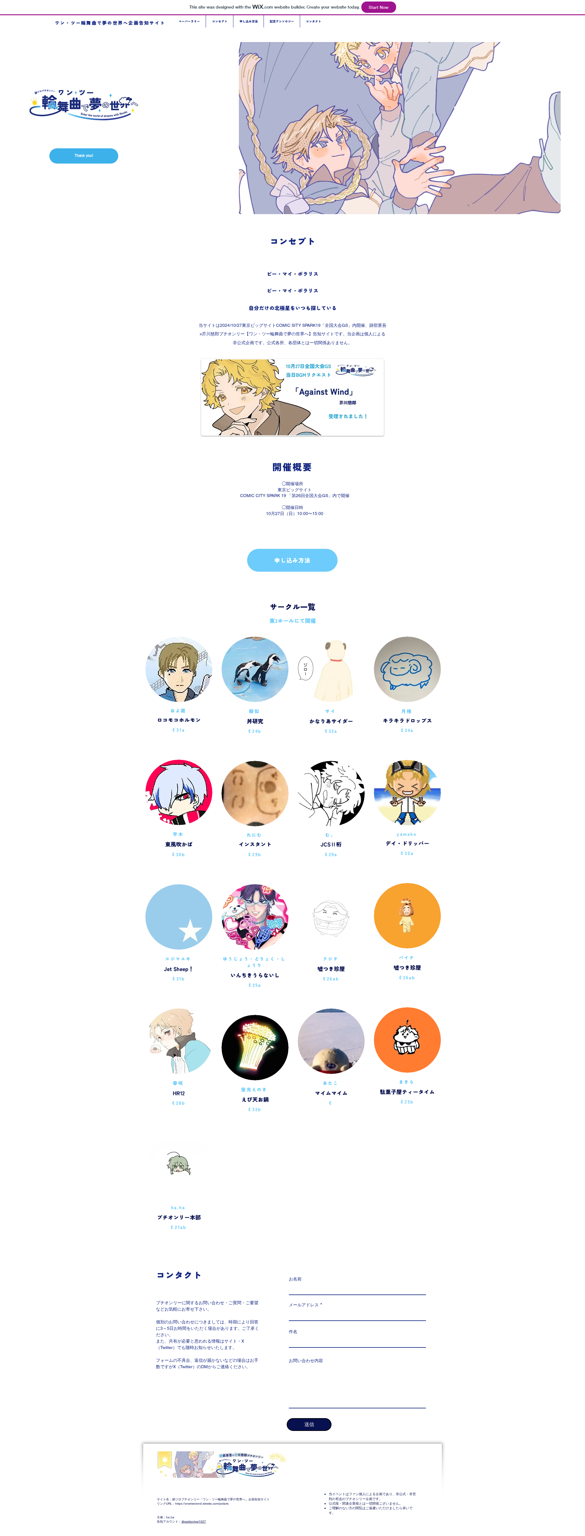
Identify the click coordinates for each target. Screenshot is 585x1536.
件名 (293, 1331)
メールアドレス (304, 1305)
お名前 (295, 1279)
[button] (83, 156)
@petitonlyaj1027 (193, 1522)
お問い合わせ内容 (306, 1360)
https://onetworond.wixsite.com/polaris (202, 1504)
